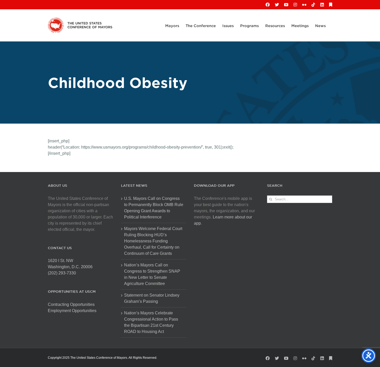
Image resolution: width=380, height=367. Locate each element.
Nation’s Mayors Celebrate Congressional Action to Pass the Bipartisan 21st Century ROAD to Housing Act (151, 322)
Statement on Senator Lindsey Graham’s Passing (151, 298)
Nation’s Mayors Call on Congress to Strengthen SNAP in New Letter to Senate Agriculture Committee (152, 274)
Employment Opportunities (72, 310)
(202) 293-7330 (62, 273)
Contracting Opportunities (71, 304)
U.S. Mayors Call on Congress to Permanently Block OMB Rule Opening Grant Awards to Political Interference (153, 207)
